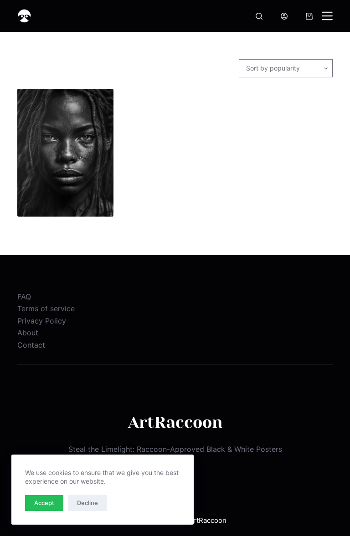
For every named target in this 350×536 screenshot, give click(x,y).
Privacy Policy (41, 320)
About (27, 332)
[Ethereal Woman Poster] (65, 153)
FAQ (24, 296)
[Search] (259, 16)
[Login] (284, 16)
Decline (87, 502)
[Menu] (327, 15)
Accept (44, 502)
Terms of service (46, 308)
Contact (31, 344)
